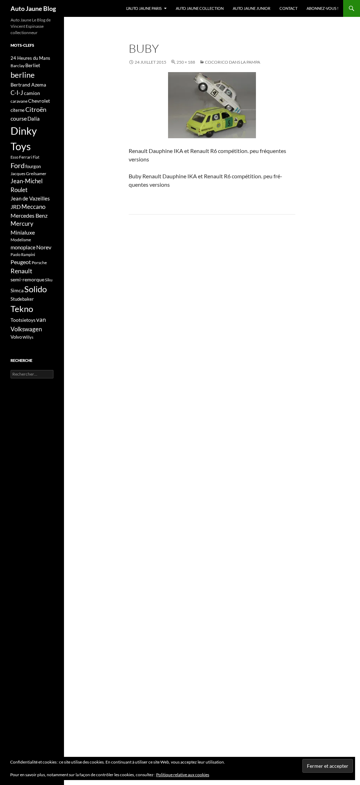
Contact (288, 8)
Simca (17, 290)
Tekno (22, 309)
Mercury (22, 223)
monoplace (23, 247)
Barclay (18, 65)
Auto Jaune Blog (33, 8)
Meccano (33, 206)
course (19, 118)
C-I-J (17, 92)
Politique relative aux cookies (182, 774)
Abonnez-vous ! (323, 8)
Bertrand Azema (28, 85)
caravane (19, 101)
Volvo (16, 337)
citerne (18, 110)
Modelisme (21, 239)
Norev (43, 247)
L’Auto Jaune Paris (144, 8)
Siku (48, 279)
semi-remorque (27, 279)
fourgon (33, 166)
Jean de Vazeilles (30, 198)
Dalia (33, 118)
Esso (14, 157)
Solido (35, 289)
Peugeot (21, 262)
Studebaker (22, 299)
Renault (21, 271)
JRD (16, 206)
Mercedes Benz (29, 215)
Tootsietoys (23, 320)
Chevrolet (39, 101)
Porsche (39, 262)
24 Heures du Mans (30, 58)
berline (23, 74)
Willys (27, 337)
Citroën (35, 109)
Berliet (32, 65)
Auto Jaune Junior (251, 8)
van (41, 319)
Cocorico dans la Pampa (232, 62)
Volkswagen (26, 329)
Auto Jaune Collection (200, 8)
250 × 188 (185, 62)
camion (32, 93)
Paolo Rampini (23, 254)
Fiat (36, 157)
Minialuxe (23, 232)
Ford (18, 165)
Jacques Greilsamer (28, 173)
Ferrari (25, 157)
